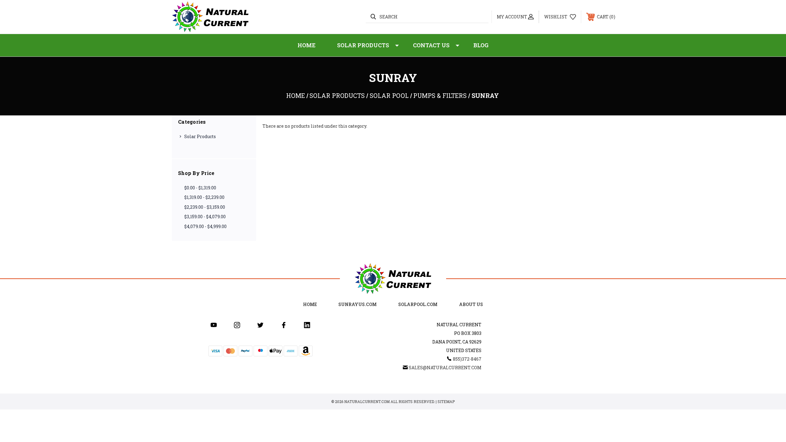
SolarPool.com (418, 304)
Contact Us (431, 45)
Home (307, 45)
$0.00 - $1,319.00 (200, 188)
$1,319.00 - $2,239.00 (204, 197)
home (310, 304)
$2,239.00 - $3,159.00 (204, 207)
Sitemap (446, 401)
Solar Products (363, 45)
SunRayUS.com (357, 304)
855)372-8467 (467, 359)
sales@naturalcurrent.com (445, 367)
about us (471, 304)
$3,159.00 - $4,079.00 (205, 216)
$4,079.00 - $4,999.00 (205, 226)
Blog (480, 45)
